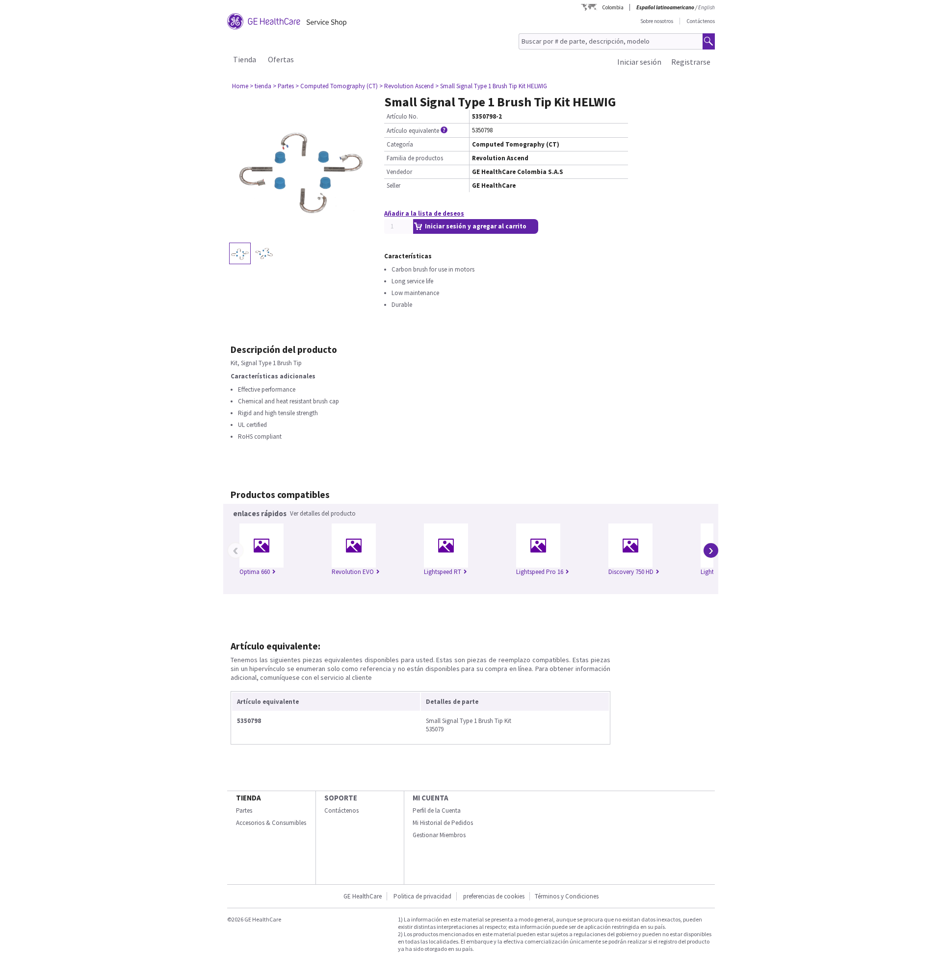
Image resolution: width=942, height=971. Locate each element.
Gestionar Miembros (439, 835)
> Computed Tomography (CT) (336, 86)
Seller (393, 185)
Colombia (613, 7)
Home (240, 86)
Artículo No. (402, 116)
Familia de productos (415, 158)
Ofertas (281, 59)
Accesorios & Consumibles (271, 823)
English (706, 7)
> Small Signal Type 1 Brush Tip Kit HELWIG (491, 86)
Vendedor (399, 172)
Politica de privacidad (422, 896)
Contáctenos (700, 21)
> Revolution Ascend (406, 86)
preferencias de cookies (493, 896)
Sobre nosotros (656, 21)
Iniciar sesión (639, 62)
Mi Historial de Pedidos (443, 823)
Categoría (400, 144)
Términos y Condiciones (567, 896)
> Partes (283, 86)
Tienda (244, 59)
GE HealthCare (362, 896)
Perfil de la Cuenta (437, 810)
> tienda (260, 86)
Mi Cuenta (430, 797)
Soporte (340, 797)
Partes (244, 810)
